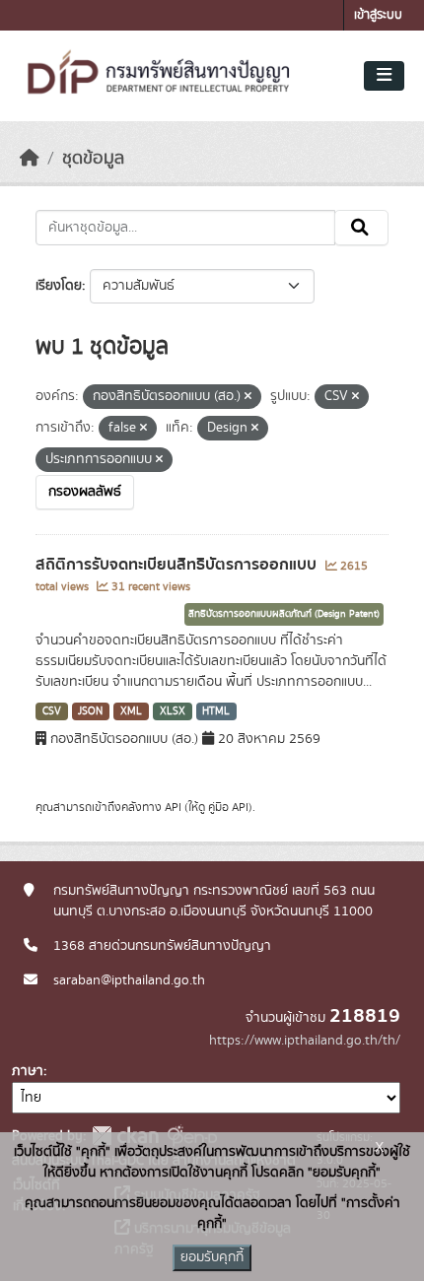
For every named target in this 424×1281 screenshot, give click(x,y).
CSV (51, 711)
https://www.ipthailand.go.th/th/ (304, 1040)
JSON (90, 711)
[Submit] (361, 227)
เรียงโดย (58, 286)
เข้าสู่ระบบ (378, 15)
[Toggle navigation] (384, 76)
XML (131, 711)
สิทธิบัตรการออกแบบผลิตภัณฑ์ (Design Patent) (284, 614)
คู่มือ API (228, 807)
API (173, 807)
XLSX (172, 711)
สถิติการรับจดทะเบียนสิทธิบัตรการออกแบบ (177, 564)
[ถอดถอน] (248, 397)
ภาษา (27, 1071)
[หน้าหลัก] (29, 158)
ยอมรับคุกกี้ (212, 1257)
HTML (216, 711)
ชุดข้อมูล (93, 158)
